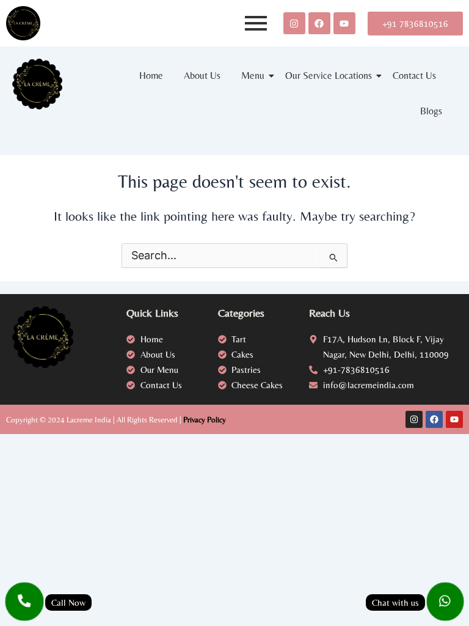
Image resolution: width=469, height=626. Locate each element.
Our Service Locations (328, 75)
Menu (252, 75)
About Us (202, 75)
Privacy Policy (204, 419)
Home (151, 75)
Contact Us (414, 75)
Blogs (431, 111)
